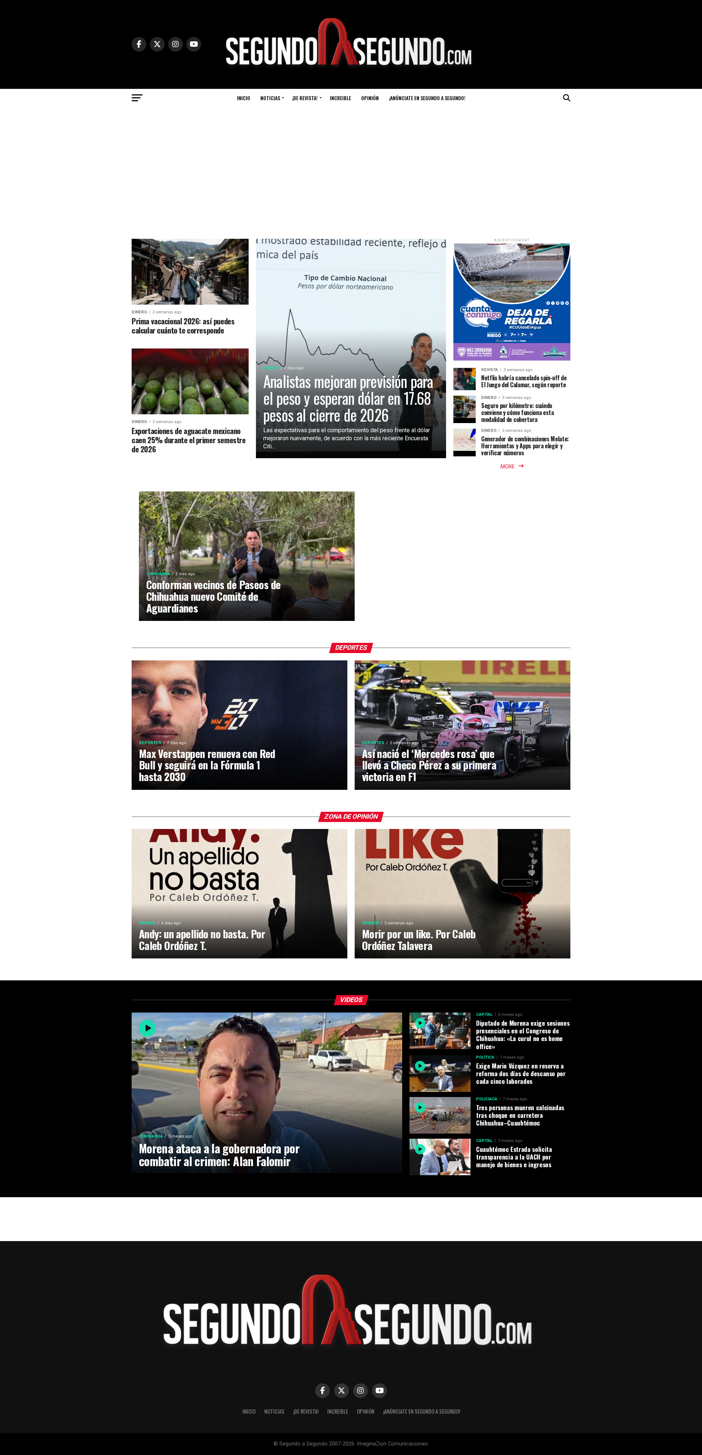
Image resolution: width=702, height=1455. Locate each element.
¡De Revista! (305, 98)
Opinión (370, 98)
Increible (340, 98)
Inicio (243, 98)
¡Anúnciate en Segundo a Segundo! (427, 98)
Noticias (270, 98)
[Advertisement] (351, 162)
